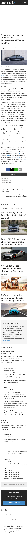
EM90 (24, 159)
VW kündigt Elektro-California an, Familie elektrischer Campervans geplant (12, 269)
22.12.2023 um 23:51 (9, 461)
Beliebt (12, 208)
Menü (25, 2)
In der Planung (12, 46)
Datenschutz (17, 528)
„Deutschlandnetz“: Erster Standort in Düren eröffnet (12, 190)
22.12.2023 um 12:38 (12, 449)
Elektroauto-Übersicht (10, 526)
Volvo (10, 180)
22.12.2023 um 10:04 (6, 422)
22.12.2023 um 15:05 (9, 370)
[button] (8, 169)
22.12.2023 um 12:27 (9, 436)
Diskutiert (19, 208)
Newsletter (15, 174)
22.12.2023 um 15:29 (9, 389)
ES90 (2, 75)
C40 (8, 155)
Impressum (9, 528)
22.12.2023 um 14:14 (6, 354)
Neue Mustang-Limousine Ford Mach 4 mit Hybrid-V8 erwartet (13, 215)
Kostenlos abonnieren (14, 502)
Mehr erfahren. (7, 340)
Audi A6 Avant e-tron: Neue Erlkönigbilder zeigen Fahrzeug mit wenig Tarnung (15, 195)
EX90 (18, 157)
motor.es (6, 178)
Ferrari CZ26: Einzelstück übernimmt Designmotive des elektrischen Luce (13, 242)
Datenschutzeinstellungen (11, 530)
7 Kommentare (13, 48)
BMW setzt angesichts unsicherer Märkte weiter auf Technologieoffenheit (12, 298)
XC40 (18, 153)
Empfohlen (4, 208)
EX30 (12, 157)
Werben (22, 530)
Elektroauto (9, 182)
